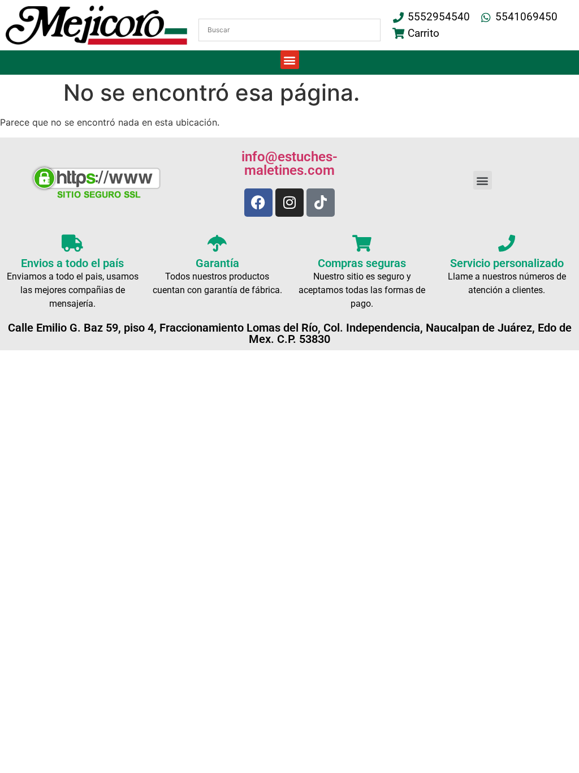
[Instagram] (289, 202)
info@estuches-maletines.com (289, 163)
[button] (289, 59)
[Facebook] (258, 202)
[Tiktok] (320, 202)
